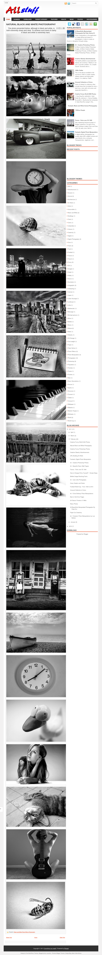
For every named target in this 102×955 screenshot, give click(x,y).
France (70, 256)
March (73, 436)
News (69, 331)
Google (70, 269)
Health (63, 19)
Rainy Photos (74, 504)
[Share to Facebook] (64, 28)
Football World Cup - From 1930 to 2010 (81, 487)
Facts (69, 246)
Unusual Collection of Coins (83, 82)
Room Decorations (73, 381)
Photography (32, 932)
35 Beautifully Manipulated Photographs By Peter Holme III (85, 32)
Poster (70, 371)
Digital (70, 236)
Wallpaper (71, 404)
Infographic (71, 285)
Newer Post (9, 937)
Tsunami (70, 394)
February (73, 439)
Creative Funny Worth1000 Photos (85, 94)
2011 (70, 429)
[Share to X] (62, 28)
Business (17, 19)
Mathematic (71, 308)
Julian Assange (72, 298)
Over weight (71, 341)
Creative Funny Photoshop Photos (80, 449)
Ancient (70, 193)
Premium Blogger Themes (58, 953)
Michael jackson (72, 315)
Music (69, 325)
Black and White (18, 932)
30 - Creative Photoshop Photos (85, 45)
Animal (70, 196)
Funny (70, 262)
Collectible (71, 226)
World (69, 417)
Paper (69, 345)
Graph (69, 272)
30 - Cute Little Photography (78, 480)
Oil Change (71, 338)
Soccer (70, 384)
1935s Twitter (79, 70)
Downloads (28, 19)
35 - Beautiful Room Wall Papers (79, 466)
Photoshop (71, 361)
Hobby (70, 275)
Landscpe (71, 302)
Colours (70, 229)
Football (70, 252)
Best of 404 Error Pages (77, 497)
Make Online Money (76, 953)
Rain (69, 378)
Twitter (70, 398)
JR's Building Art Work (76, 456)
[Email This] (57, 28)
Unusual (70, 401)
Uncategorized (92, 19)
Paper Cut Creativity (76, 512)
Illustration (71, 282)
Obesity (70, 335)
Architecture (71, 199)
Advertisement (72, 189)
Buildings (70, 216)
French (70, 259)
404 (69, 186)
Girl (69, 265)
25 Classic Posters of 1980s (78, 500)
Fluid (69, 249)
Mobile (70, 322)
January (73, 522)
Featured (54, 19)
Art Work (70, 203)
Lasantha (49, 953)
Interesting (71, 289)
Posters (70, 374)
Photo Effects (25, 932)
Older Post (62, 937)
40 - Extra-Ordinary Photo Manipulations (81, 493)
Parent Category (41, 19)
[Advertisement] (82, 163)
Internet (70, 292)
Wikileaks (71, 414)
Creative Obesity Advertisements (85, 59)
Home (6, 2)
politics (80, 19)
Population (71, 365)
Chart (69, 219)
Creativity (70, 232)
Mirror (69, 318)
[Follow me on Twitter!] (69, 4)
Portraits (70, 368)
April (72, 432)
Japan (69, 295)
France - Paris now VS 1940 (83, 120)
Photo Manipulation (73, 355)
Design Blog (68, 953)
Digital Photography (73, 239)
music (72, 19)
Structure (70, 391)
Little (69, 305)
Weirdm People (72, 411)
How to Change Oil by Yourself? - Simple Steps (83, 473)
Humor (70, 279)
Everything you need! (50, 948)
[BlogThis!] (59, 28)
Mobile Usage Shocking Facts (78, 476)
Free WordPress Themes (32, 953)
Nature (70, 328)
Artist (69, 206)
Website (70, 407)
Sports (70, 388)
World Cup (71, 421)
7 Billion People (80, 110)
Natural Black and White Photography (31, 24)
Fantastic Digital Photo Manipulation (86, 132)
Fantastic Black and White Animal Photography (82, 106)
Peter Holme (71, 348)
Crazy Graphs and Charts (77, 483)
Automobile (71, 209)
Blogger (86, 534)
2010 (70, 526)
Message (70, 312)
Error (69, 242)
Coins (69, 222)
